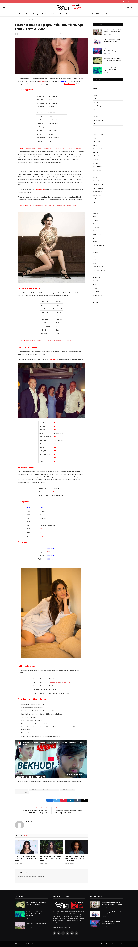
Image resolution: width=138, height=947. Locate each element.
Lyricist (95, 216)
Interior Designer (98, 195)
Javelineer (96, 199)
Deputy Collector (98, 149)
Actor (75, 14)
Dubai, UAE (96, 156)
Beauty (95, 109)
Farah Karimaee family (67, 790)
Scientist (95, 259)
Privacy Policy (110, 943)
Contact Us (120, 943)
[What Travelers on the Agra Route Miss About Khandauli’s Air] (20, 925)
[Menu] (4, 7)
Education (96, 159)
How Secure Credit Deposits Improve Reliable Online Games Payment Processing (113, 69)
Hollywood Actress (98, 188)
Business (54, 14)
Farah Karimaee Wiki (22, 792)
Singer (95, 263)
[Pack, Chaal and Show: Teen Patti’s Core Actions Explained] (97, 60)
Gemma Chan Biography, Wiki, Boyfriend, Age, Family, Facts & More (25, 858)
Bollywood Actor (98, 120)
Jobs (94, 202)
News (28, 14)
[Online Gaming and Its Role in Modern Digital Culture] (97, 41)
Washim (23, 34)
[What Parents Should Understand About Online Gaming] (97, 51)
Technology (96, 277)
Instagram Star (97, 191)
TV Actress (96, 291)
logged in (28, 876)
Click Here (50, 548)
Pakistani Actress (98, 245)
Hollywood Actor (98, 184)
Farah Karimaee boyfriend (50, 790)
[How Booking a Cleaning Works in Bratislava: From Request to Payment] (97, 32)
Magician (95, 220)
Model (95, 231)
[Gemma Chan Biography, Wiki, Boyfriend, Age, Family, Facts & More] (26, 847)
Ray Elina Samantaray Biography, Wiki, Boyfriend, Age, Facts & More (51, 858)
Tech (61, 14)
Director (95, 152)
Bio (106, 14)
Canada (95, 138)
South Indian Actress (99, 270)
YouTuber (95, 302)
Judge (94, 206)
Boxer (94, 127)
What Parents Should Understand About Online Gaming (113, 50)
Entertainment (97, 166)
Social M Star (96, 14)
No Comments (55, 34)
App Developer (97, 99)
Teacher (95, 274)
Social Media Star (98, 266)
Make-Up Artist (97, 224)
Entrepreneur (97, 170)
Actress (84, 14)
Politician (95, 252)
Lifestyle (36, 14)
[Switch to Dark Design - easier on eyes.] (132, 1)
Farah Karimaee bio (35, 790)
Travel (68, 14)
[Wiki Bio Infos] (69, 7)
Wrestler (95, 299)
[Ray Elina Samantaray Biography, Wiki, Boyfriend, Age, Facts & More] (51, 847)
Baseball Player (97, 106)
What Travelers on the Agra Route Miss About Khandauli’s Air (36, 924)
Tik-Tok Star (96, 281)
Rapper (95, 256)
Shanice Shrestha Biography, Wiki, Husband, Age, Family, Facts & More (69, 812)
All (93, 91)
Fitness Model (97, 181)
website (42, 81)
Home (21, 14)
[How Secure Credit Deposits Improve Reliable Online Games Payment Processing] (97, 70)
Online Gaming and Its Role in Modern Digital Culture (112, 40)
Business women (98, 134)
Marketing (96, 227)
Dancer (95, 145)
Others (114, 14)
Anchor (95, 95)
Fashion (45, 14)
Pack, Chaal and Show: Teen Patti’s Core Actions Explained (112, 59)
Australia (95, 102)
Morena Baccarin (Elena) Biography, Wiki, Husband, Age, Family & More (35, 812)
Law (94, 209)
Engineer (95, 163)
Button (130, 7)
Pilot (94, 249)
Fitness (95, 177)
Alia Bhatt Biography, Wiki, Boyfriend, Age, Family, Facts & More (52, 205)
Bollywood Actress (98, 124)
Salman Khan (65, 682)
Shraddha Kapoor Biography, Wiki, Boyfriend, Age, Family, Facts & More (54, 148)
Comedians (96, 141)
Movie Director (97, 234)
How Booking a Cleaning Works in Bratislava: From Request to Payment (113, 31)
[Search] (134, 1)
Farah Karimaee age (21, 790)
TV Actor (95, 288)
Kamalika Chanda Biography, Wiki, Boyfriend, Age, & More (49, 341)
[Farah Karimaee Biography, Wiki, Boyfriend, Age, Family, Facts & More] (51, 56)
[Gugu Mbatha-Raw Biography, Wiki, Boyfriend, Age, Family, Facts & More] (76, 847)
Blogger (95, 116)
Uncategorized (97, 295)
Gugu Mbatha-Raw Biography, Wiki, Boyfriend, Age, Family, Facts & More (75, 858)
